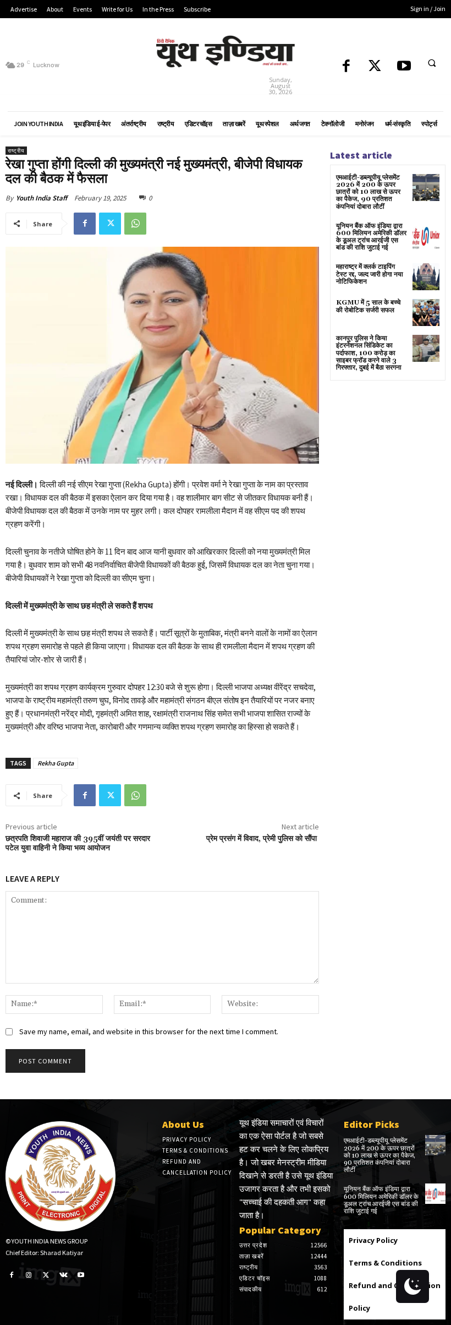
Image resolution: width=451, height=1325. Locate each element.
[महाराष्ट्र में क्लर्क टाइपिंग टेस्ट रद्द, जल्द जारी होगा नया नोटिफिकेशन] (426, 276)
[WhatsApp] (135, 224)
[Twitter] (375, 67)
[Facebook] (346, 67)
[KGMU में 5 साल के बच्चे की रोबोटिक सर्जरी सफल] (426, 312)
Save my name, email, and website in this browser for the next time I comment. (148, 1031)
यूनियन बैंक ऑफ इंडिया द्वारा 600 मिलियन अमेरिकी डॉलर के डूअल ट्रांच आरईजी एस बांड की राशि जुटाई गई (371, 237)
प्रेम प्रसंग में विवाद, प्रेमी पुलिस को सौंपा (262, 839)
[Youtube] (404, 67)
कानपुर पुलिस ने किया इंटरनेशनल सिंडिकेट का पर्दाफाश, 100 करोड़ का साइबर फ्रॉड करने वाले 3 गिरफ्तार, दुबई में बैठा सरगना (369, 353)
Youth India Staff (41, 198)
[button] (432, 63)
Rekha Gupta (55, 763)
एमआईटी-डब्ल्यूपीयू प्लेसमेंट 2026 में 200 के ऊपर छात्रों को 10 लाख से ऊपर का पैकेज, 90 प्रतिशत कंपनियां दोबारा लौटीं (368, 192)
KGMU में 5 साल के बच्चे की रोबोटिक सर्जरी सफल (368, 306)
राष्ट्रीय (16, 150)
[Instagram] (29, 1274)
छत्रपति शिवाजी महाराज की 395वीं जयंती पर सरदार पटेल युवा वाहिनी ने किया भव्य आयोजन (78, 843)
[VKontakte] (64, 1274)
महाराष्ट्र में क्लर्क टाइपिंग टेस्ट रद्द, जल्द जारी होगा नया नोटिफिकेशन (369, 274)
